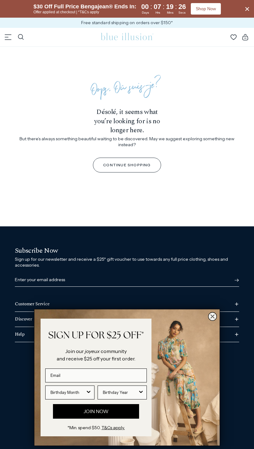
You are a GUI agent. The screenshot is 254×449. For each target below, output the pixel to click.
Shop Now (206, 8)
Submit (235, 280)
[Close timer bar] (247, 9)
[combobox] (67, 392)
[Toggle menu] (8, 37)
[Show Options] (88, 392)
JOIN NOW (96, 411)
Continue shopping (127, 165)
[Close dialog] (212, 316)
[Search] (20, 37)
